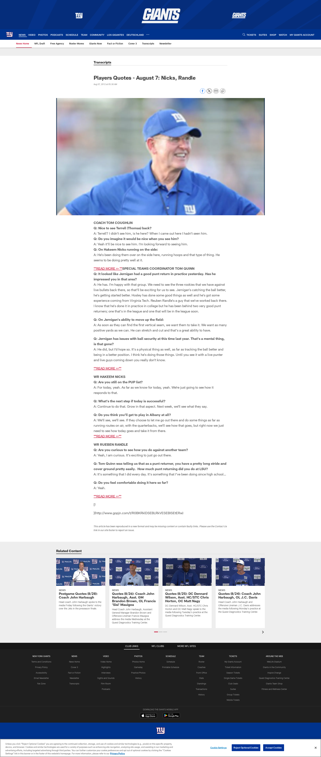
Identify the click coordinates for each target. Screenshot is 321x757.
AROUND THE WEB (274, 656)
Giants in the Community (274, 667)
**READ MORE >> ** (108, 268)
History (138, 678)
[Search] (244, 34)
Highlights (106, 667)
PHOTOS (138, 656)
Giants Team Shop (274, 683)
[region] (160, 748)
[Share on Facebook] (202, 92)
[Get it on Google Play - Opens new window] (171, 717)
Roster (201, 661)
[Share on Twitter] (209, 92)
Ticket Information (233, 667)
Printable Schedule (170, 667)
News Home (74, 661)
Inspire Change (274, 672)
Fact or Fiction (74, 672)
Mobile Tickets (233, 700)
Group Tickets (233, 694)
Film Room (106, 683)
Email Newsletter (41, 678)
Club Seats (233, 683)
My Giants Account (233, 661)
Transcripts (74, 683)
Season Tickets (233, 672)
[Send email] (216, 92)
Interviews (106, 672)
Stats (201, 678)
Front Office (201, 672)
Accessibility (41, 672)
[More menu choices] (147, 34)
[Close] (315, 747)
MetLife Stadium (274, 661)
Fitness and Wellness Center (274, 689)
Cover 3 (74, 667)
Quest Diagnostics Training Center (274, 678)
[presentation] (263, 632)
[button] (156, 632)
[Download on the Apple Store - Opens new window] (148, 716)
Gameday (138, 667)
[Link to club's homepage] (9, 34)
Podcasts (106, 689)
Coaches (201, 667)
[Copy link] (222, 91)
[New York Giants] (160, 731)
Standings (201, 683)
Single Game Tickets (233, 678)
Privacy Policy (41, 667)
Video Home (106, 661)
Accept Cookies (273, 747)
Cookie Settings (218, 747)
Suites (233, 689)
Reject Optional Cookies (246, 747)
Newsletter (74, 678)
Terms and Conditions (41, 661)
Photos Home (138, 661)
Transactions (201, 689)
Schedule (171, 661)
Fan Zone (41, 683)
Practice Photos (138, 672)
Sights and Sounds (106, 678)
